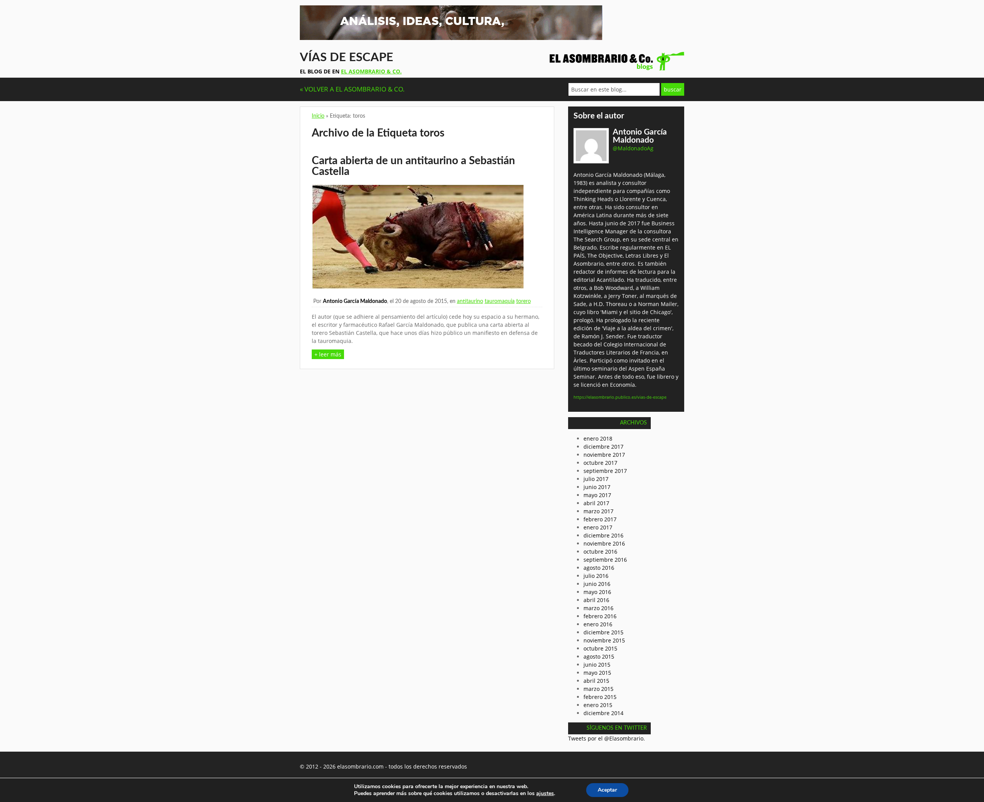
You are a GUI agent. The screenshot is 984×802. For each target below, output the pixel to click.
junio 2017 (596, 487)
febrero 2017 (600, 519)
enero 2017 (597, 527)
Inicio (318, 116)
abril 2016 (596, 600)
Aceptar (607, 790)
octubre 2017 (600, 462)
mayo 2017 (597, 495)
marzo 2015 (598, 688)
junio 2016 (596, 583)
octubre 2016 (600, 551)
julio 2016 (595, 575)
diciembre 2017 (603, 446)
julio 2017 (595, 479)
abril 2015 (596, 680)
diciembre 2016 (603, 535)
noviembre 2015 (604, 640)
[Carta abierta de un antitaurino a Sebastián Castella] (418, 286)
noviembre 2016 (604, 543)
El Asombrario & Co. (371, 71)
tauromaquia (500, 301)
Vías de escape (346, 57)
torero (523, 301)
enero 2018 (597, 438)
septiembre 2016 (605, 559)
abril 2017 (596, 503)
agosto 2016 (598, 567)
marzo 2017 (598, 511)
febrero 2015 (600, 697)
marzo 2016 (598, 608)
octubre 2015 (600, 648)
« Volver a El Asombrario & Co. (352, 89)
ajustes (545, 793)
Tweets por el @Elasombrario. (606, 738)
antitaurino (470, 301)
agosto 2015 (598, 656)
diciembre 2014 (603, 713)
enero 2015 (597, 705)
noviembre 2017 (604, 454)
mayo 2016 (597, 592)
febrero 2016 (600, 616)
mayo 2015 (597, 672)
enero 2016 (597, 624)
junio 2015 (596, 664)
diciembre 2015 (603, 632)
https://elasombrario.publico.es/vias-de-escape (620, 397)
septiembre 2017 (605, 470)
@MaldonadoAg (633, 148)
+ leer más (327, 354)
